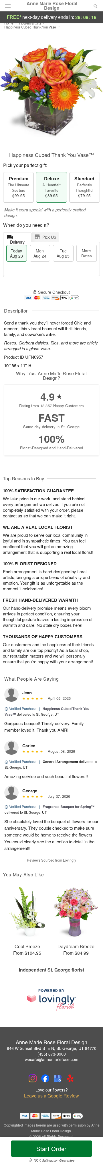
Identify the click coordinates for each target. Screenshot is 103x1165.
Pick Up (49, 237)
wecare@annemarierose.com (51, 1059)
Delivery (17, 240)
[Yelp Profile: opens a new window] (70, 1078)
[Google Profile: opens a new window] (58, 1078)
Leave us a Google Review (51, 1096)
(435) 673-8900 (51, 1054)
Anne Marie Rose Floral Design (52, 5)
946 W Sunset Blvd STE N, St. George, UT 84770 (51, 1048)
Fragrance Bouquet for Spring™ (68, 806)
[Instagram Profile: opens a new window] (33, 1078)
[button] (90, 1152)
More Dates (86, 253)
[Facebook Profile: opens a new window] (45, 1078)
